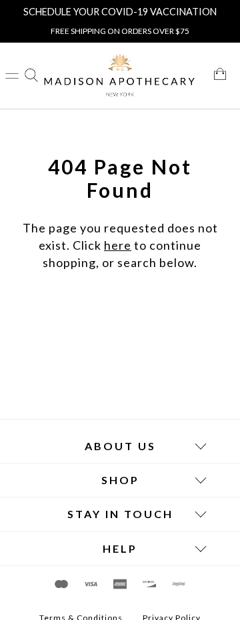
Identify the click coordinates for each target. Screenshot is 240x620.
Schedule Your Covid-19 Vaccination (120, 11)
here (117, 245)
